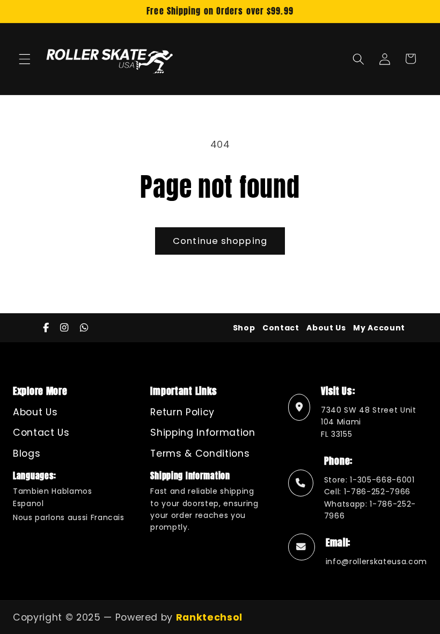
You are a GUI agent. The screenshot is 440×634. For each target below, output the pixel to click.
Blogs (26, 453)
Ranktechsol (209, 617)
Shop (244, 327)
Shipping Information (202, 432)
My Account (379, 327)
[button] (25, 58)
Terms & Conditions (200, 453)
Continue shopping (220, 241)
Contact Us (41, 432)
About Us (326, 327)
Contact (280, 327)
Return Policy (182, 412)
